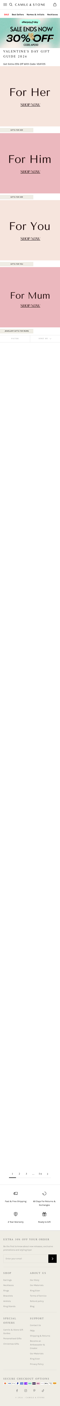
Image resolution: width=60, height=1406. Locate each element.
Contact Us (35, 1325)
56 (40, 1174)
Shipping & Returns (40, 1335)
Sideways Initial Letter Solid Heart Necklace (42, 572)
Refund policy (37, 1301)
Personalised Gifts (12, 1338)
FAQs (32, 1330)
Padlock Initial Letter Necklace (12, 849)
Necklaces (52, 14)
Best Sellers (18, 14)
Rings (6, 1290)
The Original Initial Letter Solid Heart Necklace (43, 509)
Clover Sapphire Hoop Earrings (12, 728)
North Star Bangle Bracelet (14, 907)
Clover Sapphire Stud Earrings (12, 570)
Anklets (7, 1301)
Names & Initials (35, 14)
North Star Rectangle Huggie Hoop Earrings (15, 1026)
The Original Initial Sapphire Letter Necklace (43, 1088)
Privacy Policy (37, 1364)
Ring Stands (9, 1306)
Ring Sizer (35, 1290)
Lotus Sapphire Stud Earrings (15, 786)
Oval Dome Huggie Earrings (42, 966)
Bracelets (8, 1295)
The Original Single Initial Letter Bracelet (15, 1147)
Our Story (34, 1280)
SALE (6, 14)
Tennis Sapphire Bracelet (41, 1145)
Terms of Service (38, 1295)
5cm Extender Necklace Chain (40, 849)
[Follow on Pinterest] (34, 1390)
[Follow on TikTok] (43, 1390)
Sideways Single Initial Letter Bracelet (41, 788)
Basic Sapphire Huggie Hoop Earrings (40, 634)
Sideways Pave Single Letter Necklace (44, 728)
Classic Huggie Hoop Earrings (15, 966)
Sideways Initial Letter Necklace (41, 445)
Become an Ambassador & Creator (37, 1344)
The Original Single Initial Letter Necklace (15, 447)
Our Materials (37, 1285)
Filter (15, 338)
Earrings (7, 1280)
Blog (32, 1306)
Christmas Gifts (11, 1344)
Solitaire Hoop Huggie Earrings (41, 1024)
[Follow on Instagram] (25, 1390)
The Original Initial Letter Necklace (43, 386)
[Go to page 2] (47, 1174)
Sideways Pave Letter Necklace (16, 507)
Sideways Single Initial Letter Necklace (12, 634)
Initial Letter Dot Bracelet (13, 1086)
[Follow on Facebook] (17, 1390)
